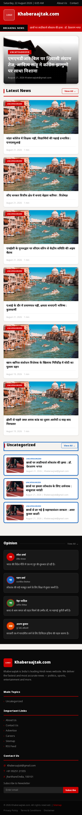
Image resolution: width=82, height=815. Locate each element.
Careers (10, 736)
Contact (74, 3)
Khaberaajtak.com (38, 14)
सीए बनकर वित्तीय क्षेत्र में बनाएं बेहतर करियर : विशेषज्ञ (37, 196)
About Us (62, 3)
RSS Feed (11, 746)
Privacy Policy (11, 810)
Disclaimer (49, 810)
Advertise (11, 730)
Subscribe (70, 790)
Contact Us (12, 725)
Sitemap (10, 741)
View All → (70, 91)
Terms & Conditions (31, 810)
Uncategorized (14, 701)
